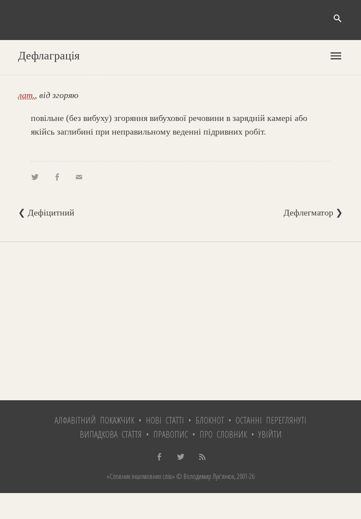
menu (336, 56)
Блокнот (209, 420)
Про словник (223, 434)
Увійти (270, 434)
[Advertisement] (180, 321)
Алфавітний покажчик (94, 420)
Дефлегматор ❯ (313, 212)
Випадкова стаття (111, 434)
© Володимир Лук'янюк (204, 476)
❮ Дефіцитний (46, 212)
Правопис (170, 434)
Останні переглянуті (271, 420)
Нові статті (165, 420)
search (337, 18)
